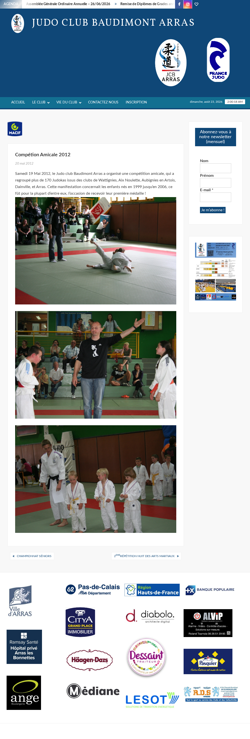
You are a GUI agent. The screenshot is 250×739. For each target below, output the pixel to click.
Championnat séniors (34, 556)
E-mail (206, 190)
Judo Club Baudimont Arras (113, 23)
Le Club (38, 102)
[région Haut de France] (152, 590)
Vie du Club (66, 102)
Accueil (18, 102)
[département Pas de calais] (93, 589)
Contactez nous (103, 102)
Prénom (207, 176)
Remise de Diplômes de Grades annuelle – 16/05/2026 (147, 4)
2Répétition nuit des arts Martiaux (144, 556)
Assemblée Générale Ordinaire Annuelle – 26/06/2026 (53, 4)
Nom (204, 161)
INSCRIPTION (136, 102)
